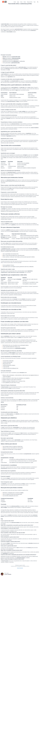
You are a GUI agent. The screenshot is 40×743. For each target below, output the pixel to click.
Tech (34, 1)
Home (15, 1)
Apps (18, 1)
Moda (25, 1)
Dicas (21, 1)
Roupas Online (29, 1)
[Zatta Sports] (4, 2)
